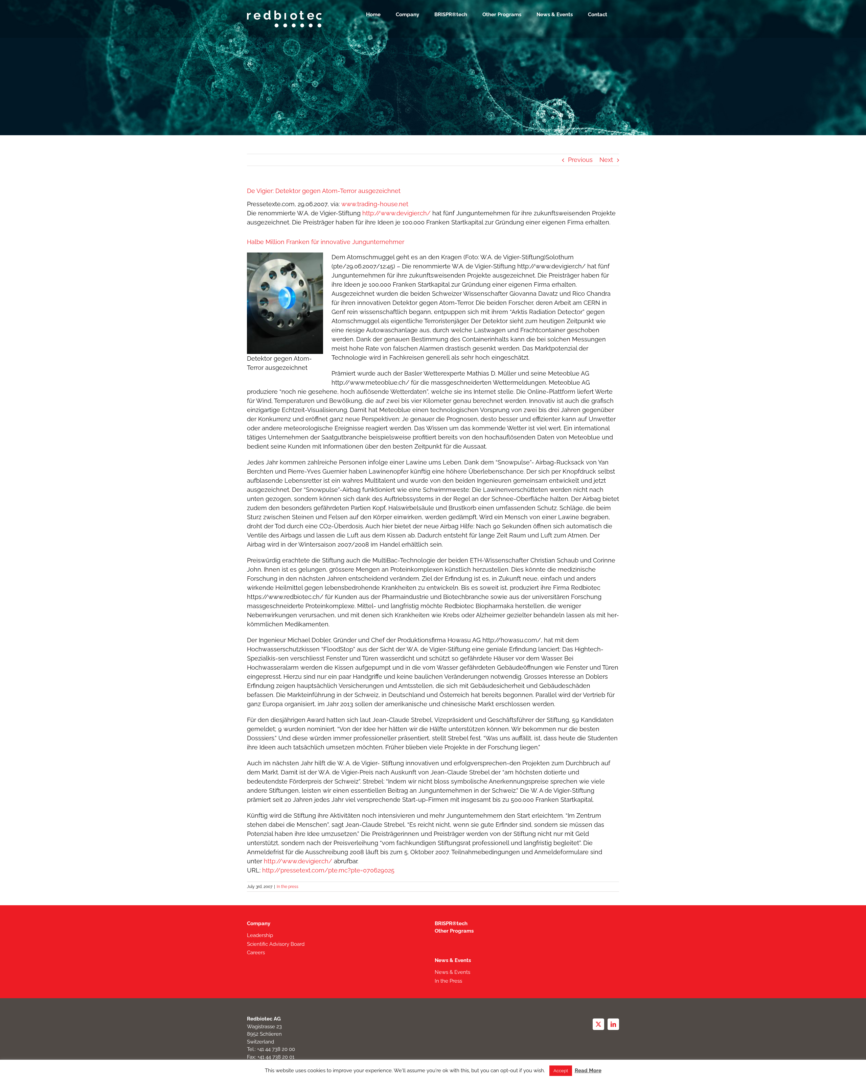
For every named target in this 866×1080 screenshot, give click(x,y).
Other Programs (454, 931)
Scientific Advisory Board (275, 944)
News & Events (453, 960)
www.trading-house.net (374, 204)
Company (258, 923)
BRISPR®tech (451, 923)
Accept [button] (560, 1070)
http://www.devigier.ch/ (396, 213)
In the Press (448, 981)
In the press (287, 886)
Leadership (260, 935)
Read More (588, 1070)
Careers (256, 953)
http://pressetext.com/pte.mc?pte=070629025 (328, 870)
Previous (580, 159)
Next (606, 159)
